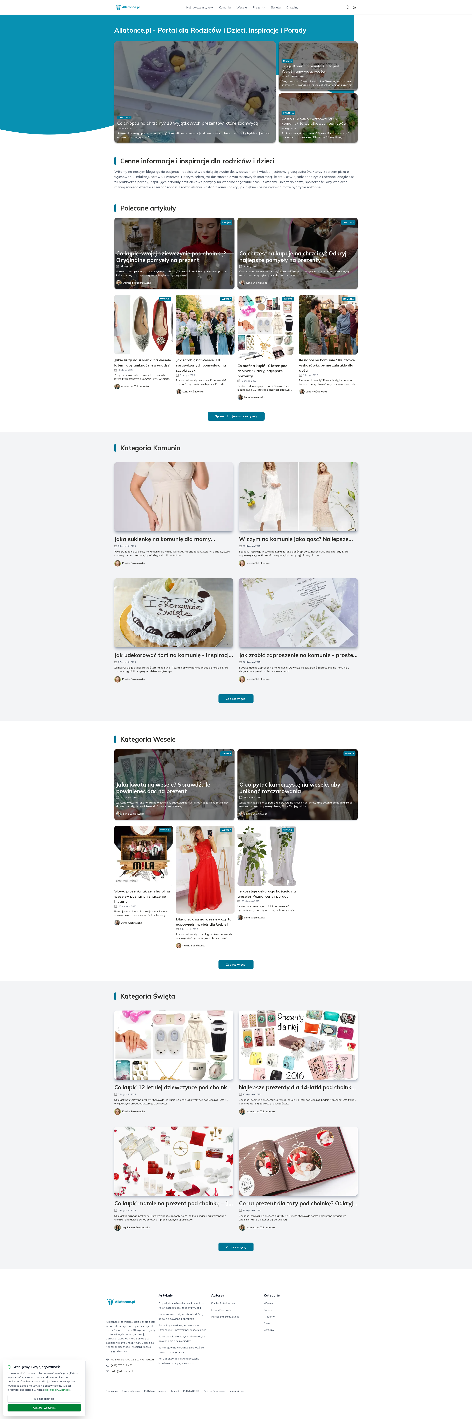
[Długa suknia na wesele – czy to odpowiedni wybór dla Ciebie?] (205, 870)
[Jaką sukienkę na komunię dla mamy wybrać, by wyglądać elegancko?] (173, 496)
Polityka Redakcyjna (214, 1391)
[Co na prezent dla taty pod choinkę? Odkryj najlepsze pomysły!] (298, 1161)
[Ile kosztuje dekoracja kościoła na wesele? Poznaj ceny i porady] (266, 856)
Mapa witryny (237, 1391)
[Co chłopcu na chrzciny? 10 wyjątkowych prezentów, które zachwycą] (195, 92)
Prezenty (259, 7)
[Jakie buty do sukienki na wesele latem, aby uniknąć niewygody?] (143, 325)
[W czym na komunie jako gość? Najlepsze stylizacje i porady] (298, 496)
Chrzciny (293, 7)
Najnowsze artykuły (199, 7)
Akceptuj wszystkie (44, 1407)
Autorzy (217, 1295)
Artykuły (166, 1295)
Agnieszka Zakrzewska (137, 282)
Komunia (225, 7)
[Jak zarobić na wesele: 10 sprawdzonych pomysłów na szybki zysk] (205, 325)
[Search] (348, 7)
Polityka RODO (191, 1391)
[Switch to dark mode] (354, 7)
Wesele (242, 7)
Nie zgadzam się (44, 1398)
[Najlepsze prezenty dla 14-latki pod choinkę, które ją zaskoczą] (298, 1045)
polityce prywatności (57, 1389)
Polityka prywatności (155, 1391)
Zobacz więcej (236, 699)
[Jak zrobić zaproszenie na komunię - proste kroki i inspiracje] (298, 612)
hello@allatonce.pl (122, 1371)
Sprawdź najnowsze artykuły (236, 416)
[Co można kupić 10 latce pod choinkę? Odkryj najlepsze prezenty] (266, 327)
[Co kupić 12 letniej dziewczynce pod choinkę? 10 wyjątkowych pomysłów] (173, 1045)
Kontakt (175, 1391)
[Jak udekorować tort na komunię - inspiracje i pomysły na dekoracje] (173, 612)
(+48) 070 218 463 (122, 1365)
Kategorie (272, 1295)
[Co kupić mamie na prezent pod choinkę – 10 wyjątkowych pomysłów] (173, 1161)
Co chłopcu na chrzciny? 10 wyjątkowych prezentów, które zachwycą (187, 123)
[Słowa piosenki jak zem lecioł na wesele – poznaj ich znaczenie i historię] (143, 856)
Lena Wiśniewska (256, 282)
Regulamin (112, 1391)
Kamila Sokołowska (133, 563)
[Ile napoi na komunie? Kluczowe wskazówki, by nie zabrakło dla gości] (328, 325)
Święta (276, 7)
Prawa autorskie (131, 1391)
